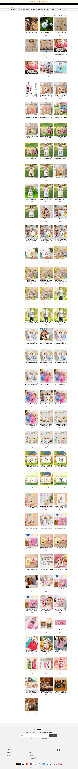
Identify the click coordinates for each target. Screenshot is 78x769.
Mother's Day (8, 754)
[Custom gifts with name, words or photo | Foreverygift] (16, 6)
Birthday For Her (9, 748)
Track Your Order (53, 3)
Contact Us (31, 748)
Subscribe (53, 735)
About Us (30, 749)
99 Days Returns (32, 751)
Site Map (30, 752)
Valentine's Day (8, 752)
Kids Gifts (53, 9)
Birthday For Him (9, 749)
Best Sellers (13, 9)
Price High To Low (64, 15)
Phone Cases (39, 9)
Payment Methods (32, 758)
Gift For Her (46, 9)
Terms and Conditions (33, 754)
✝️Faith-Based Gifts (30, 9)
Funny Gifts (59, 9)
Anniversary (8, 751)
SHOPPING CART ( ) (64, 3)
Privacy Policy (44, 738)
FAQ (65, 9)
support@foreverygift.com (57, 748)
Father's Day (8, 755)
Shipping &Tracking (32, 757)
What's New (51, 15)
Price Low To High (57, 15)
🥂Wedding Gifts (21, 9)
